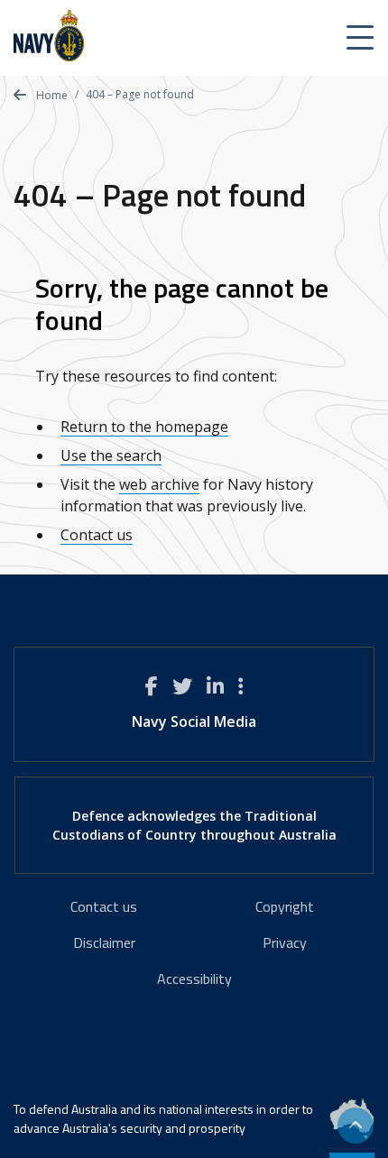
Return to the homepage (144, 427)
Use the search (111, 455)
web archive (159, 484)
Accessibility (194, 978)
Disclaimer (104, 942)
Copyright (284, 906)
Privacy (285, 942)
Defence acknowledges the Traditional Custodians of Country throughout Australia (194, 825)
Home (50, 95)
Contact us (96, 535)
